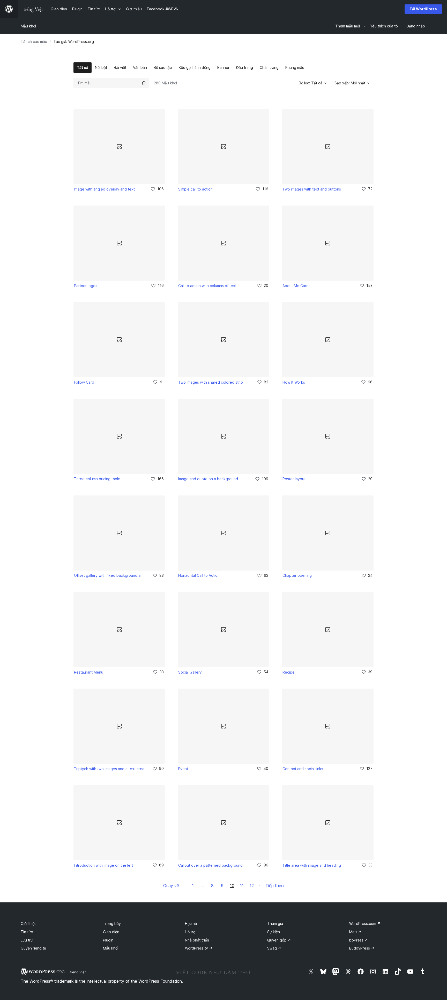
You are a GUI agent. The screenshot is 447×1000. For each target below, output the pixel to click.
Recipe (288, 672)
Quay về (171, 885)
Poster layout (294, 479)
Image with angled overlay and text (104, 189)
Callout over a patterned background (210, 865)
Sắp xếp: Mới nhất (349, 83)
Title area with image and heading (311, 865)
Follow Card (84, 382)
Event (183, 769)
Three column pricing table (97, 479)
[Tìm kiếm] (143, 83)
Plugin (108, 940)
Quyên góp (279, 940)
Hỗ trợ (190, 932)
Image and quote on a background (208, 479)
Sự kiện (273, 932)
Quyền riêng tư (33, 948)
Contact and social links (302, 769)
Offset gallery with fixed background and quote (109, 575)
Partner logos (85, 285)
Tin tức (27, 932)
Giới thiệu (28, 923)
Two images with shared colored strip (210, 382)
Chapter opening (297, 575)
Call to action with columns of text (207, 285)
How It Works (293, 382)
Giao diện (111, 932)
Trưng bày (112, 923)
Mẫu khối (28, 26)
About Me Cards (296, 285)
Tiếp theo (274, 885)
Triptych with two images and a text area (109, 769)
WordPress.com (365, 923)
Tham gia (275, 923)
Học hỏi (191, 923)
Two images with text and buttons (311, 189)
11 (242, 885)
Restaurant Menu (88, 672)
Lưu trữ (27, 940)
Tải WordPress (423, 9)
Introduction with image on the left (103, 865)
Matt (355, 932)
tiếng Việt (78, 972)
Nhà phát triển (197, 940)
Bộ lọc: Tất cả (310, 83)
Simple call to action (195, 189)
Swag (274, 948)
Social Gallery (190, 672)
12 (252, 885)
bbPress (358, 940)
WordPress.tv (198, 948)
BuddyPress (361, 948)
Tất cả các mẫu (34, 41)
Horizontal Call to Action (199, 575)
